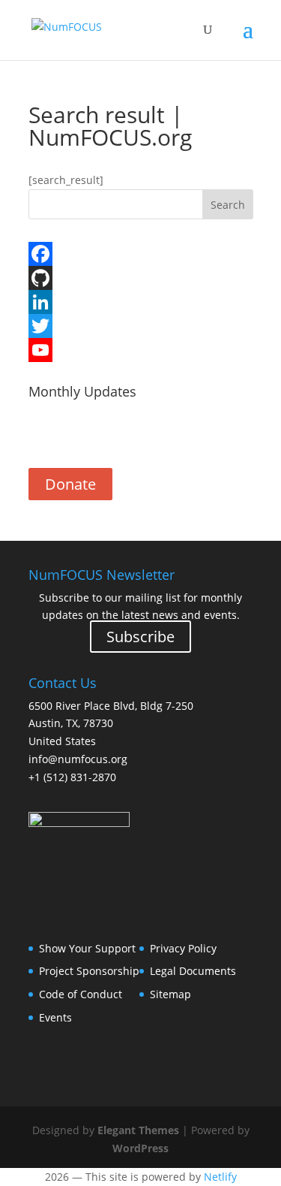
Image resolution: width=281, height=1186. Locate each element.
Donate (70, 484)
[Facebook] (140, 254)
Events (55, 1017)
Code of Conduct (80, 994)
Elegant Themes (138, 1130)
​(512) (72, 777)
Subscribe (140, 436)
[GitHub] (140, 278)
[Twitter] (140, 326)
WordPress (140, 1148)
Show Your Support (87, 948)
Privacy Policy (183, 948)
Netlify (220, 1176)
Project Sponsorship (89, 971)
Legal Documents (193, 971)
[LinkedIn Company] (140, 302)
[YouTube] (140, 350)
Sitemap (170, 994)
